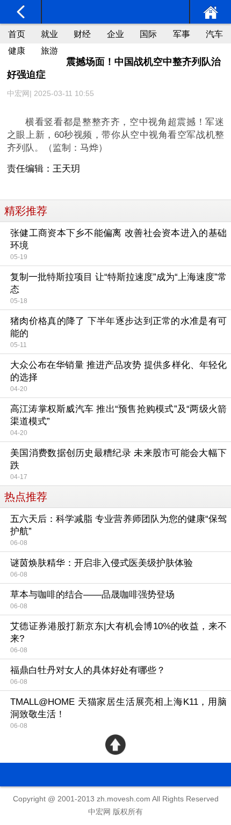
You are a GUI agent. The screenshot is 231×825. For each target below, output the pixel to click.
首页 (16, 34)
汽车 (214, 34)
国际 (148, 34)
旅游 (49, 50)
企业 (115, 34)
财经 (82, 34)
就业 (49, 34)
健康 (16, 50)
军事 (181, 34)
